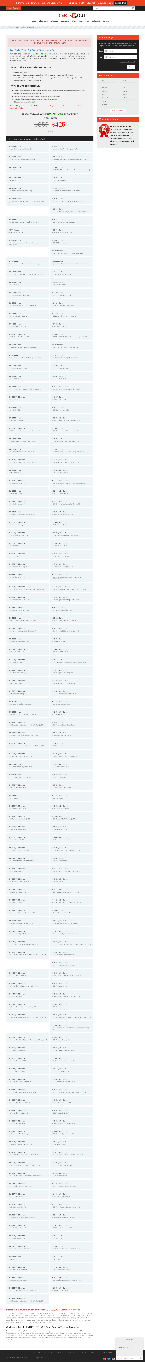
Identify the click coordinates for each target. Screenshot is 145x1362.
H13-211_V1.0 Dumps (16, 670)
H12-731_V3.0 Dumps (16, 889)
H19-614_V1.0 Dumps (60, 1069)
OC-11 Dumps (57, 251)
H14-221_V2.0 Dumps (16, 910)
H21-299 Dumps (14, 303)
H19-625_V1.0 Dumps (16, 1121)
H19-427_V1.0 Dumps (60, 1015)
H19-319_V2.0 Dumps (16, 942)
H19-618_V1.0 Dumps (60, 1089)
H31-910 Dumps (58, 428)
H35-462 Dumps (14, 324)
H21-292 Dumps (58, 355)
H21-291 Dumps (58, 303)
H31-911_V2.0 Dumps (16, 858)
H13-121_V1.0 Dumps (60, 501)
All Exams (54, 21)
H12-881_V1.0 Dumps (16, 428)
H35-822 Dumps (58, 618)
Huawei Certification (27, 27)
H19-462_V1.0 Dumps (16, 1058)
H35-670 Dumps (58, 376)
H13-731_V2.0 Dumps (16, 334)
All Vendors (43, 21)
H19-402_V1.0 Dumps (16, 952)
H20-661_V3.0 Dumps (60, 1142)
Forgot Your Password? (127, 62)
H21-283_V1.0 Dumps (16, 1183)
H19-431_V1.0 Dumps (16, 1037)
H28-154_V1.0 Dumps (16, 743)
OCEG (125, 101)
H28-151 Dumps (14, 386)
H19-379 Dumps (58, 397)
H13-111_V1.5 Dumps (60, 386)
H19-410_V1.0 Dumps (60, 952)
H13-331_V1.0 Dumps (60, 681)
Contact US (94, 1352)
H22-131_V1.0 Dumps (60, 1215)
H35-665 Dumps (58, 785)
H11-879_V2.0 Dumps (60, 1267)
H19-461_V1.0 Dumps (60, 1048)
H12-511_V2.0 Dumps (16, 806)
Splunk (125, 94)
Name (101, 51)
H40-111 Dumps (14, 1257)
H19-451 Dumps (14, 157)
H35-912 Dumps (14, 198)
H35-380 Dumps (58, 178)
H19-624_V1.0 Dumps (60, 1110)
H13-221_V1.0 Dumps (60, 670)
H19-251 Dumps (14, 146)
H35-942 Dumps (58, 230)
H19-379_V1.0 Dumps (60, 775)
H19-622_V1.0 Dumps (60, 1100)
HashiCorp (105, 101)
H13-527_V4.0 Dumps (16, 691)
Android (125, 81)
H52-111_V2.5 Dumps (60, 491)
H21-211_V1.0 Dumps (60, 1152)
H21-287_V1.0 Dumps (16, 1194)
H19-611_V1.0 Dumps (60, 1058)
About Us (41, 1352)
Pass (100, 57)
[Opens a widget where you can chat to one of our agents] (129, 1349)
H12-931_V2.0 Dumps (16, 816)
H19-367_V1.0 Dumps (16, 533)
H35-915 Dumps (14, 219)
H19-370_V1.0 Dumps (60, 543)
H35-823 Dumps (58, 722)
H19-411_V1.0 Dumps (60, 962)
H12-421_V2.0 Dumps (16, 460)
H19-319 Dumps (58, 607)
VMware (125, 91)
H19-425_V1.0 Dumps (16, 1015)
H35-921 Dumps (58, 240)
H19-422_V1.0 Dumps (16, 1004)
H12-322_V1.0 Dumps (60, 649)
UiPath (125, 98)
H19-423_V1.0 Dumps (60, 1004)
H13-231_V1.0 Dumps (60, 597)
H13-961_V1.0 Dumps (60, 816)
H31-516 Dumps (14, 512)
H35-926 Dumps (14, 449)
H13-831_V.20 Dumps (16, 1298)
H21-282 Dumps (58, 743)
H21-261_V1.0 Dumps (60, 1163)
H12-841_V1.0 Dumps (60, 574)
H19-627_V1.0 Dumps (60, 1121)
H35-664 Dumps (58, 910)
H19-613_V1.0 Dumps (16, 1069)
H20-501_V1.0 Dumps (60, 1131)
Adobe (104, 81)
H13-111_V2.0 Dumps (60, 868)
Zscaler (104, 105)
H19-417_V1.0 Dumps (16, 983)
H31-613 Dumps (58, 1246)
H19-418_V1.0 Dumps (60, 983)
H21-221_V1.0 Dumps (16, 1163)
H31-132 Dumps (58, 1236)
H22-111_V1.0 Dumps (60, 1204)
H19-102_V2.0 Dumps (60, 921)
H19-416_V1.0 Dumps (60, 973)
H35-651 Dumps (14, 470)
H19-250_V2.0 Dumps (60, 764)
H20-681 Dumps (58, 157)
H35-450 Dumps (14, 188)
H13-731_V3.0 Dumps (60, 889)
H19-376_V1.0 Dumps (16, 564)
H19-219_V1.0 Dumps (60, 931)
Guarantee (65, 21)
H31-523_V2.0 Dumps (16, 733)
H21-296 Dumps (14, 313)
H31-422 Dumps (58, 324)
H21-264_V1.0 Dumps (16, 1173)
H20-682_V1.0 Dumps (60, 1288)
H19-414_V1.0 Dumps (16, 973)
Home (33, 21)
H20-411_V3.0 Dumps (60, 827)
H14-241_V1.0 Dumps (60, 754)
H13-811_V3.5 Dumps (16, 900)
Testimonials (84, 21)
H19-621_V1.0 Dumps (16, 1100)
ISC (124, 84)
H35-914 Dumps (58, 209)
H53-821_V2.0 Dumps (60, 418)
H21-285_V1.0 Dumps (60, 1183)
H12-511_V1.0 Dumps (16, 501)
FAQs (74, 21)
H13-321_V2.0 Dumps (60, 470)
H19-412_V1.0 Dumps (16, 1267)
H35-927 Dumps (58, 449)
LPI (124, 88)
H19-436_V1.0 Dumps (16, 1048)
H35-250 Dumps (14, 178)
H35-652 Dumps (58, 858)
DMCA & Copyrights (107, 1352)
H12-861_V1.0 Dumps (60, 587)
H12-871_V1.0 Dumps (60, 480)
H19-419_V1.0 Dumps (16, 994)
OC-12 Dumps (13, 261)
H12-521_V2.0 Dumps (60, 806)
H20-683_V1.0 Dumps (16, 574)
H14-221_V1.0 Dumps (60, 628)
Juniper (104, 88)
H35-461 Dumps (14, 282)
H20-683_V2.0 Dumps (60, 837)
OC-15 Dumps (57, 345)
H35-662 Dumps (14, 639)
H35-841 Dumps (58, 219)
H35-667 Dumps (14, 921)
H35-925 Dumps (58, 439)
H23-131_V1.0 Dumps (16, 1236)
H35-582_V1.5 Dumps (60, 733)
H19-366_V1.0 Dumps (60, 522)
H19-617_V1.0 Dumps (16, 1089)
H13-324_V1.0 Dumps (60, 512)
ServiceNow (106, 98)
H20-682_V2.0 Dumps (16, 837)
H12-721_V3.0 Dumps (16, 660)
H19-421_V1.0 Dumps (60, 994)
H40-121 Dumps (58, 1257)
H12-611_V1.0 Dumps (60, 712)
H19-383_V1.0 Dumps (16, 785)
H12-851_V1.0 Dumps (16, 587)
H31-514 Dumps (14, 418)
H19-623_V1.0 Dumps (16, 1110)
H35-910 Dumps (58, 188)
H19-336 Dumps (58, 639)
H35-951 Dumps (14, 345)
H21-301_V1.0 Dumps (60, 1194)
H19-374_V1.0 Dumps (16, 554)
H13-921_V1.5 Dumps (16, 480)
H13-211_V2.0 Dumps (16, 879)
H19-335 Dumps (14, 775)
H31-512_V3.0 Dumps (16, 1246)
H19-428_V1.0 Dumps (60, 1025)
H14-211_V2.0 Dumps (60, 900)
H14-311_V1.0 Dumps (16, 681)
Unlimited (96, 21)
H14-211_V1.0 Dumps (16, 628)
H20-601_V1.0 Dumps (16, 1142)
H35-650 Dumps (14, 376)
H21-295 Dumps (58, 292)
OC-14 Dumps (57, 261)
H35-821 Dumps (14, 618)
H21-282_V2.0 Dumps (60, 1173)
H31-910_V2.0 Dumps (60, 848)
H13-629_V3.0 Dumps (60, 879)
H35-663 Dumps (58, 660)
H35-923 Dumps (58, 282)
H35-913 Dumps (58, 198)
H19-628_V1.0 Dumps (16, 1131)
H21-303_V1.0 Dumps (16, 1204)
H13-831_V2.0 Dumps (16, 722)
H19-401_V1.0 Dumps (60, 942)
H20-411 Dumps (14, 407)
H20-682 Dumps (14, 491)
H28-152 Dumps (58, 407)
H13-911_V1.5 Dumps (16, 397)
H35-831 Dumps (14, 764)
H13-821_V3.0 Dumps (60, 1277)
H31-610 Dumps (14, 712)
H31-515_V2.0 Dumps (60, 701)
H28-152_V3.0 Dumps (16, 848)
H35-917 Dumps (14, 272)
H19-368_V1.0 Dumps (60, 533)
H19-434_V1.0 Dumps (60, 1037)
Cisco (103, 84)
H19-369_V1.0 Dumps (16, 543)
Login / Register (13, 8)
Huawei (16, 27)
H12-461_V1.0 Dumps (60, 460)
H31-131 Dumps (14, 795)
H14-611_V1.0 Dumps (60, 691)
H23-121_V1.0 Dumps (60, 1225)
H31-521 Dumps (58, 167)
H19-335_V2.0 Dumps (16, 1288)
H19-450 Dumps (58, 146)
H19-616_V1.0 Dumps (60, 1079)
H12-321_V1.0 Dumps (16, 649)
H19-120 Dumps (14, 240)
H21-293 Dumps (14, 366)
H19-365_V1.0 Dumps (16, 522)
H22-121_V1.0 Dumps (16, 1215)
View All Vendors (117, 111)
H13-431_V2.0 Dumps (16, 607)
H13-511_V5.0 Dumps (16, 1277)
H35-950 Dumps (58, 334)
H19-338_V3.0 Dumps (16, 827)
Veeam (104, 91)
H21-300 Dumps (14, 701)
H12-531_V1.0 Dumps (16, 754)
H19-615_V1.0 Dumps (16, 1079)
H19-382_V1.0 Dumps (60, 564)
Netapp (104, 94)
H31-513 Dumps (58, 272)
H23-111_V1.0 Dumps (16, 1225)
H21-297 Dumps (58, 366)
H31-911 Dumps (14, 439)
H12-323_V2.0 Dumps (60, 795)
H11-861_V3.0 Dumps (16, 868)
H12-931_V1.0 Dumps (16, 597)
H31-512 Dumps (14, 167)
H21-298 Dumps (58, 313)
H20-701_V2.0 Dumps (16, 1152)
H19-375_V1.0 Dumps (60, 554)
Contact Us (107, 21)
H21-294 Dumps (14, 292)
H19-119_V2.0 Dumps (16, 931)
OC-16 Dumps (13, 355)
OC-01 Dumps (13, 230)
